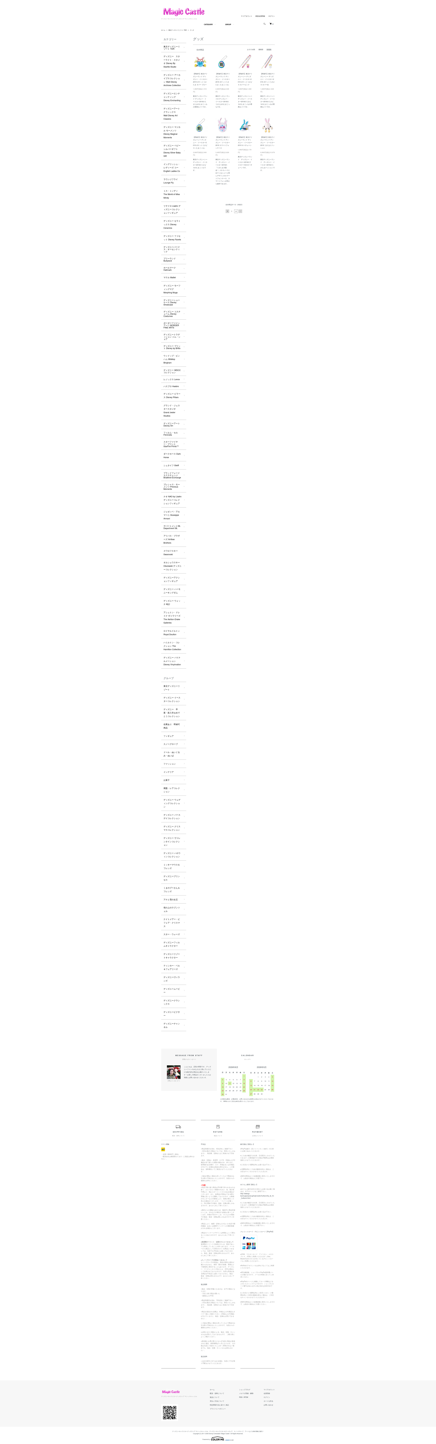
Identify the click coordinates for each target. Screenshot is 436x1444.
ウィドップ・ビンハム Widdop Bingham (172, 359)
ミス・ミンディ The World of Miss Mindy (172, 194)
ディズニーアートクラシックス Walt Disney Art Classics (172, 113)
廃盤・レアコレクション (172, 790)
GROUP (228, 24)
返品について (214, 1397)
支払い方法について (217, 1401)
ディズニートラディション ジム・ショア (172, 336)
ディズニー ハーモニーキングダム (172, 590)
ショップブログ (244, 1389)
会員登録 (267, 1393)
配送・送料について (217, 1393)
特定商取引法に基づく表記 (219, 1405)
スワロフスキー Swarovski (171, 552)
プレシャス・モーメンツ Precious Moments (172, 486)
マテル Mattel (170, 277)
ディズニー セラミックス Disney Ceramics (172, 224)
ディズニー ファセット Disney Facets (172, 237)
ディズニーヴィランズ (172, 979)
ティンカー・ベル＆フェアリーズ (172, 967)
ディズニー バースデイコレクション (172, 816)
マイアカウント (246, 16)
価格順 (260, 49)
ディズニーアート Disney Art (172, 424)
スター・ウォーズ (172, 934)
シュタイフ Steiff (171, 465)
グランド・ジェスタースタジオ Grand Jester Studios (172, 410)
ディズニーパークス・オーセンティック (172, 249)
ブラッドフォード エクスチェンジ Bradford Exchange (172, 475)
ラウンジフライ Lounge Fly (171, 181)
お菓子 (167, 779)
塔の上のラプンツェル (172, 909)
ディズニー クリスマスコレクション (172, 828)
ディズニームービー (172, 990)
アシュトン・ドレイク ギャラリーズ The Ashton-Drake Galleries (172, 617)
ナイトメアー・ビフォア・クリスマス (172, 922)
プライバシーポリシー (218, 1409)
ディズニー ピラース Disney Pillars (172, 395)
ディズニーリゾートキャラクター (172, 955)
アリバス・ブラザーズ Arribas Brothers (172, 539)
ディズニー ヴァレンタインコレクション (172, 841)
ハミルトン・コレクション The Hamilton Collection (172, 646)
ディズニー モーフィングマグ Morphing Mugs (172, 289)
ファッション (170, 763)
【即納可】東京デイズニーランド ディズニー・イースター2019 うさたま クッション (267, 142)
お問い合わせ (268, 1405)
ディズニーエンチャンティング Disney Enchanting (172, 97)
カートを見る (268, 1401)
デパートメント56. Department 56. (172, 527)
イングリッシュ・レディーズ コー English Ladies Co (172, 167)
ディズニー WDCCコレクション (172, 371)
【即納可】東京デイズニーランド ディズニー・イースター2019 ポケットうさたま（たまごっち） (223, 79)
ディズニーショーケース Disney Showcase (172, 302)
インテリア (169, 771)
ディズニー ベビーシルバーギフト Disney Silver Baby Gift (172, 150)
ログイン (271, 16)
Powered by (206, 1439)
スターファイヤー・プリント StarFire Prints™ (171, 444)
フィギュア (169, 735)
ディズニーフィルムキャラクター (172, 944)
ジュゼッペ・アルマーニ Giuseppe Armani (172, 515)
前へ (227, 211)
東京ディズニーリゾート (172, 687)
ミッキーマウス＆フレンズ (172, 866)
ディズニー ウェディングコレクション (172, 803)
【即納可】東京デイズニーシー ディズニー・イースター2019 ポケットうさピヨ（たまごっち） (200, 142)
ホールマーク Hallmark (170, 268)
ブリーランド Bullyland (170, 259)
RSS (240, 1397)
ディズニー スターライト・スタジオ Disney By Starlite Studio (172, 61)
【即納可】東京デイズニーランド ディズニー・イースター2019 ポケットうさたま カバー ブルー (200, 79)
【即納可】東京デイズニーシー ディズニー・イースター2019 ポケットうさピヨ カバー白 (267, 79)
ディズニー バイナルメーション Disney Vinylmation (172, 661)
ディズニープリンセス (172, 878)
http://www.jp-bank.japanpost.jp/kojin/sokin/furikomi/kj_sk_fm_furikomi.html (257, 1195)
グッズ (192, 30)
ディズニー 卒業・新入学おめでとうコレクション (172, 713)
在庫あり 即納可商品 (172, 726)
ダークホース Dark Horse (172, 455)
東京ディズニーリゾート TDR (177, 30)
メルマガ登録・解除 (246, 1393)
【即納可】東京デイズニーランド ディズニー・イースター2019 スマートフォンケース (223, 142)
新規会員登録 (260, 16)
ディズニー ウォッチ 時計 (172, 602)
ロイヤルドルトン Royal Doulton (172, 632)
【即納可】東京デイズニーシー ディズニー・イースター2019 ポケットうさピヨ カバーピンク (245, 79)
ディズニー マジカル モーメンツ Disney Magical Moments (172, 132)
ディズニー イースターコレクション (172, 699)
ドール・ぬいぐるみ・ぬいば (172, 754)
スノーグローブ (171, 743)
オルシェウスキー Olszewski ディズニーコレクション (172, 566)
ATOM (246, 1397)
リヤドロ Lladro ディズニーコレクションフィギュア (172, 209)
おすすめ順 (251, 49)
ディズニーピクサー (172, 1013)
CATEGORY (208, 24)
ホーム (163, 30)
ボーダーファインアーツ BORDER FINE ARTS (172, 325)
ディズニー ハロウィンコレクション (172, 855)
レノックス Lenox (172, 379)
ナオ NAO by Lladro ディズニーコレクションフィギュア (172, 500)
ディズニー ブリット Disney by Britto (172, 347)
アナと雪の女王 (171, 899)
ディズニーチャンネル (172, 1025)
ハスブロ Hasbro (171, 386)
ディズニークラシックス (172, 1002)
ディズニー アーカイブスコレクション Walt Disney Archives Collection (172, 80)
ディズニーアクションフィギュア (172, 579)
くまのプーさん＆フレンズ (172, 889)
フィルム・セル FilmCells (171, 433)
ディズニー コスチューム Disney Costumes (172, 313)
